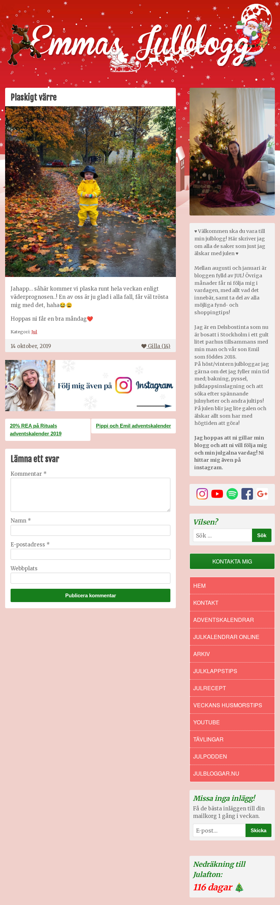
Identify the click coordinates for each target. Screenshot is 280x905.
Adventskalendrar (223, 620)
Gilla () (159, 346)
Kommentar (29, 474)
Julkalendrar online (226, 637)
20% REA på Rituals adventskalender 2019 (35, 429)
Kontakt (206, 603)
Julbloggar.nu (216, 773)
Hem (199, 585)
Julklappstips (215, 671)
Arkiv (201, 654)
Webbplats (24, 568)
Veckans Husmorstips (227, 705)
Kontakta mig (232, 561)
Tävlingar (208, 739)
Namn (21, 520)
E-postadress (30, 544)
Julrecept (209, 688)
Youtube (206, 722)
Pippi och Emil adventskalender (133, 426)
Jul (34, 331)
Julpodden (210, 756)
